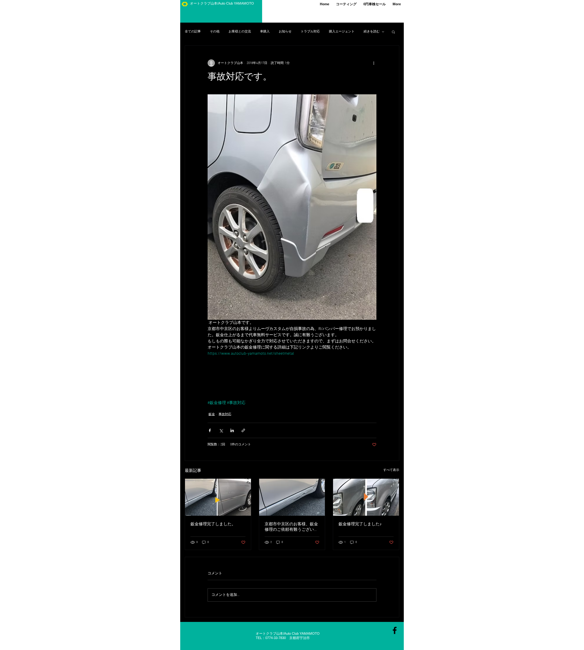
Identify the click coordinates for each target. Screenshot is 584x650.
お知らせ (285, 32)
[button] (393, 32)
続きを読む (372, 32)
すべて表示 (391, 470)
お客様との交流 (240, 32)
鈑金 (212, 414)
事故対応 (225, 414)
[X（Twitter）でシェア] (221, 430)
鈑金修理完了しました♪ (360, 524)
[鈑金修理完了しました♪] (366, 497)
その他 (214, 32)
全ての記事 (193, 32)
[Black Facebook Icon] (394, 630)
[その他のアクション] (373, 63)
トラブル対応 (310, 32)
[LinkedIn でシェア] (232, 430)
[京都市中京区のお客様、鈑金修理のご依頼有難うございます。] (292, 497)
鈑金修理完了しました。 (213, 524)
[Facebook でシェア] (210, 430)
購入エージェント (342, 32)
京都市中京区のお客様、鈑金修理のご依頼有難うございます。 (291, 527)
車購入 (265, 32)
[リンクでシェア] (243, 430)
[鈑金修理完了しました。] (218, 497)
